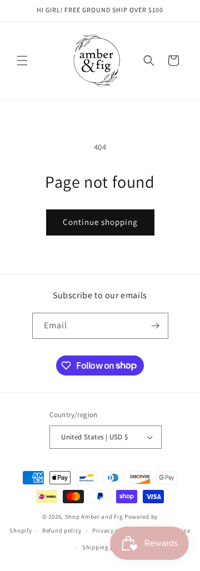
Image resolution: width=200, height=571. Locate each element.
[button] (22, 60)
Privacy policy (112, 530)
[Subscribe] (155, 326)
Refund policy (62, 530)
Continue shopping (100, 222)
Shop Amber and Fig (94, 516)
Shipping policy (105, 547)
